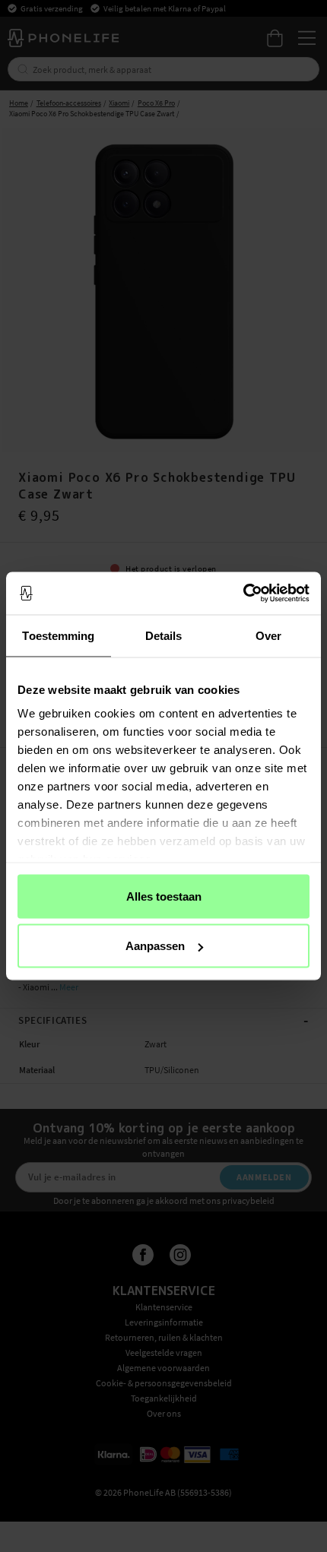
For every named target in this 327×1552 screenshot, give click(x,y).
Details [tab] (164, 635)
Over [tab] (268, 635)
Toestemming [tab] (58, 635)
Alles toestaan (164, 895)
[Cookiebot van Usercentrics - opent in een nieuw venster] (243, 593)
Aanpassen (155, 945)
